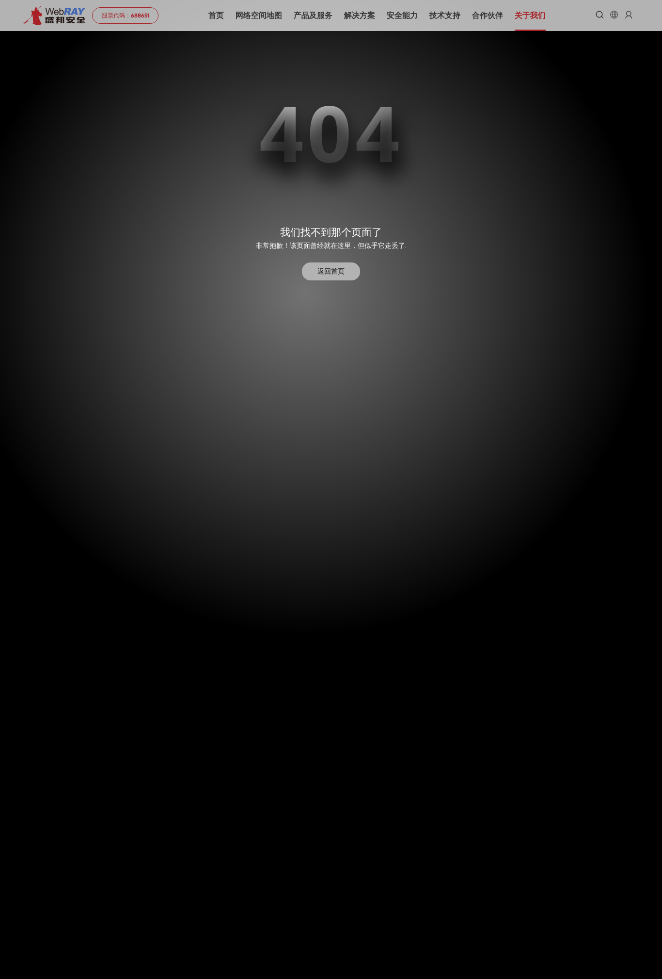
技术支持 (444, 15)
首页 (216, 15)
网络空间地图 (259, 15)
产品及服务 (313, 15)
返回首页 (331, 271)
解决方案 (359, 15)
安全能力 (402, 15)
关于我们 (530, 15)
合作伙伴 (487, 15)
